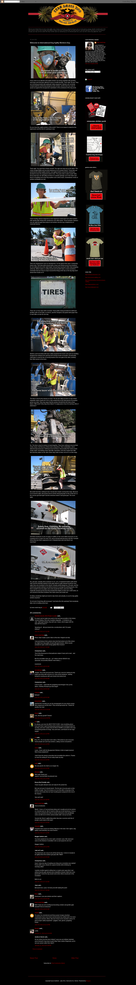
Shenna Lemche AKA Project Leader (46, 616)
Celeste (37, 692)
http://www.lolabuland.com (91, 287)
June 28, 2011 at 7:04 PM (42, 822)
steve (36, 748)
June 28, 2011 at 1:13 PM (42, 744)
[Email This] (55, 608)
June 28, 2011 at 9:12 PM (42, 846)
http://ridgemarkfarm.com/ (91, 284)
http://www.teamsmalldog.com (93, 277)
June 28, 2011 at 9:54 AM (42, 697)
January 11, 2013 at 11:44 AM (43, 933)
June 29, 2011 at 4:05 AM (42, 857)
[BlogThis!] (57, 608)
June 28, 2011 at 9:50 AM (42, 689)
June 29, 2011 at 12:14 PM (42, 924)
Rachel (37, 928)
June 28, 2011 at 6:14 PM (42, 778)
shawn (37, 912)
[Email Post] (51, 607)
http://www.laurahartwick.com (92, 274)
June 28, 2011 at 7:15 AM (42, 647)
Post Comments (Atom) (58, 963)
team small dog (39, 635)
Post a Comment (37, 949)
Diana (36, 713)
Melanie (37, 772)
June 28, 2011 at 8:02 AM (42, 666)
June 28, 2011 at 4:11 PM (42, 768)
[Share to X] (59, 608)
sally (36, 763)
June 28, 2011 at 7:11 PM (42, 833)
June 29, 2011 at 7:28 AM (42, 890)
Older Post (74, 958)
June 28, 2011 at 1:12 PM (42, 734)
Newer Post (34, 958)
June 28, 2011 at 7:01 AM (42, 631)
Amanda (37, 826)
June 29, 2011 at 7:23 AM (42, 881)
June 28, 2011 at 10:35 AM (42, 709)
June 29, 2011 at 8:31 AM (42, 909)
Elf (35, 722)
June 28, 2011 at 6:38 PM (42, 799)
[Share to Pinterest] (63, 608)
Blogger (88, 981)
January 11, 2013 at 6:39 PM (43, 945)
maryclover (38, 701)
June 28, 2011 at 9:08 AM (42, 678)
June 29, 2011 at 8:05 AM (42, 898)
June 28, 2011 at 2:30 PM (42, 760)
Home (54, 958)
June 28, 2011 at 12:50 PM (42, 718)
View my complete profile (91, 63)
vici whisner (38, 670)
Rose (36, 894)
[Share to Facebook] (61, 608)
